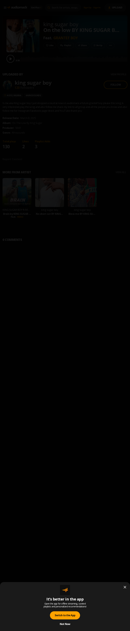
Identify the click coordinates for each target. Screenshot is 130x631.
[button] (65, 315)
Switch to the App (65, 615)
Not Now (65, 624)
